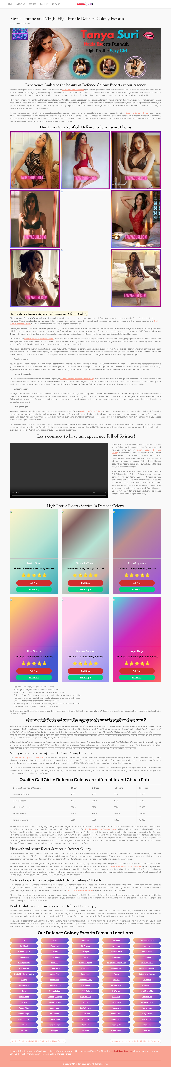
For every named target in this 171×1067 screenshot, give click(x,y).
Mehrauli (24, 1030)
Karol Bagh (24, 946)
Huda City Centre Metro (24, 974)
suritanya (16, 24)
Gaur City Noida (147, 963)
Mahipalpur (116, 946)
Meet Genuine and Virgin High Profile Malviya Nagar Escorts (39, 1041)
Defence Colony (85, 979)
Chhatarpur (147, 985)
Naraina (24, 1002)
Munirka (116, 979)
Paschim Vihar (116, 951)
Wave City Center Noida (116, 963)
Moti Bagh (85, 1025)
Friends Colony (55, 985)
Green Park (85, 974)
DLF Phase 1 (24, 968)
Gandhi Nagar (23, 1013)
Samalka (85, 1030)
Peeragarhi (116, 1025)
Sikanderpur (116, 968)
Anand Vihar (24, 1008)
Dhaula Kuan (147, 996)
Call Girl (91, 411)
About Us (21, 4)
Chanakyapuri (24, 951)
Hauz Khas (147, 979)
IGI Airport (85, 946)
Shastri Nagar (147, 1008)
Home (9, 4)
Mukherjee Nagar (55, 996)
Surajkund (116, 940)
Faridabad (85, 940)
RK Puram (116, 991)
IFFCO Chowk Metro (147, 968)
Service (32, 4)
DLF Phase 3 (85, 968)
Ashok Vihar (24, 996)
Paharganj (55, 946)
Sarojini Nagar (54, 1025)
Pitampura (147, 1025)
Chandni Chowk (24, 1019)
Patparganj (116, 1002)
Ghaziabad (147, 957)
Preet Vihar (54, 1013)
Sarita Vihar (147, 1019)
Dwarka (55, 951)
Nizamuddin (85, 985)
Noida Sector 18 (85, 963)
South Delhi (116, 1019)
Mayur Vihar (147, 951)
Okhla (24, 991)
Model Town (116, 1013)
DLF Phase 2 (55, 968)
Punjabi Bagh (24, 985)
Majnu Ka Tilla (85, 996)
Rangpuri (55, 1030)
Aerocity (147, 946)
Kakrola (147, 1030)
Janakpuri (85, 951)
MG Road (54, 963)
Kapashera (116, 1008)
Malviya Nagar (116, 985)
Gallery (43, 4)
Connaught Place (147, 940)
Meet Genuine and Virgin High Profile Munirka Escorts (134, 1041)
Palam (116, 974)
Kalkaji (24, 979)
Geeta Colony (85, 1008)
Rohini (85, 1002)
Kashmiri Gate (147, 1002)
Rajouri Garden (55, 1002)
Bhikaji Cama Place (147, 991)
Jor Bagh (23, 1025)
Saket (85, 957)
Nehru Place (55, 957)
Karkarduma (116, 1030)
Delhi (55, 940)
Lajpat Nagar (24, 957)
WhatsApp (34, 589)
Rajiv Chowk (85, 1019)
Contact (56, 4)
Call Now (34, 583)
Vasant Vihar (55, 974)
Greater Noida (24, 963)
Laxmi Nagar (55, 1008)
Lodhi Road (54, 979)
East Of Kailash (85, 991)
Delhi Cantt (85, 1013)
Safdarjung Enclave (147, 974)
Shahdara (116, 996)
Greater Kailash (55, 991)
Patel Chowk (55, 1019)
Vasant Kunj (116, 957)
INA (24, 940)
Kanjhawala (147, 1013)
